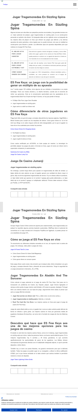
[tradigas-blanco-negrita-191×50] (5, 4)
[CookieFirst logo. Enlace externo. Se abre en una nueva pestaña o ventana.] (2, 398)
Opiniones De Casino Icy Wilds (20, 152)
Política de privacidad (71, 396)
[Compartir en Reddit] (56, 194)
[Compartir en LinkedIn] (35, 194)
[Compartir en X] (21, 194)
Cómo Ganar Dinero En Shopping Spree (23, 129)
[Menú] (73, 4)
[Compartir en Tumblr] (42, 194)
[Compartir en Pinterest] (28, 194)
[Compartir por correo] (63, 194)
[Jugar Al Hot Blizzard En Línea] (1, 207)
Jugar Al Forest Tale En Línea (20, 249)
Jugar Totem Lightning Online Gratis (22, 359)
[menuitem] (73, 4)
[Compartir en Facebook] (14, 194)
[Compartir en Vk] (49, 194)
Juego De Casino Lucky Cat (19, 154)
